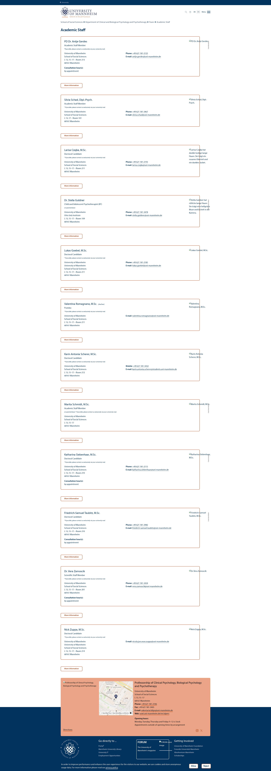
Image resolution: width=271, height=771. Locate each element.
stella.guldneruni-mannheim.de (147, 215)
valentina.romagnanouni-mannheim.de (150, 316)
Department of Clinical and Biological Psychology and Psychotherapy (116, 22)
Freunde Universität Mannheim (186, 749)
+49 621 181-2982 (140, 525)
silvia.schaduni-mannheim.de (146, 115)
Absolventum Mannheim (184, 753)
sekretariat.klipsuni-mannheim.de (157, 710)
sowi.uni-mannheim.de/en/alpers (154, 714)
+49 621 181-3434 (140, 583)
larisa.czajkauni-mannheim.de (146, 165)
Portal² (101, 746)
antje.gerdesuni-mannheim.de (146, 57)
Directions (67, 730)
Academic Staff (163, 22)
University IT (103, 753)
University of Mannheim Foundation (188, 746)
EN (198, 12)
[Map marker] (116, 697)
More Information (71, 86)
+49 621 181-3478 (140, 212)
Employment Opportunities (109, 756)
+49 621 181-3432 (141, 366)
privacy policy (112, 768)
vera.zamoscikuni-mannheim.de (147, 586)
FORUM (142, 742)
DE (195, 12)
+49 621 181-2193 (140, 162)
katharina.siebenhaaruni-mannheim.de (150, 470)
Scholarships (179, 756)
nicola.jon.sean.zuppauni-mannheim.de (150, 642)
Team (151, 22)
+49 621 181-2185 (140, 263)
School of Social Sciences (72, 22)
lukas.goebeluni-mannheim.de (146, 266)
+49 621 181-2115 (140, 467)
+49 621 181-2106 (149, 704)
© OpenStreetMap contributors (120, 713)
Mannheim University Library (110, 749)
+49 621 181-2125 (140, 53)
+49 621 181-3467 (140, 112)
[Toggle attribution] (130, 713)
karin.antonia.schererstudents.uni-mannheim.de (154, 369)
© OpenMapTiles (106, 713)
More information (71, 186)
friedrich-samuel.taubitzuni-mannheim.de (151, 528)
